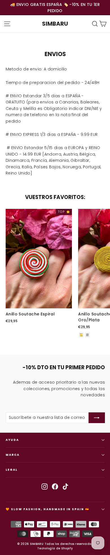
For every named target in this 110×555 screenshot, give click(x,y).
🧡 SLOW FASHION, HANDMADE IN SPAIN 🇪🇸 (47, 509)
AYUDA (12, 440)
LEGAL (11, 470)
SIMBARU (55, 24)
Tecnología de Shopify (55, 548)
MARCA (12, 455)
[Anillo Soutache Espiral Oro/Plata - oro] (81, 335)
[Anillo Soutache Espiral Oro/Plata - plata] (87, 335)
